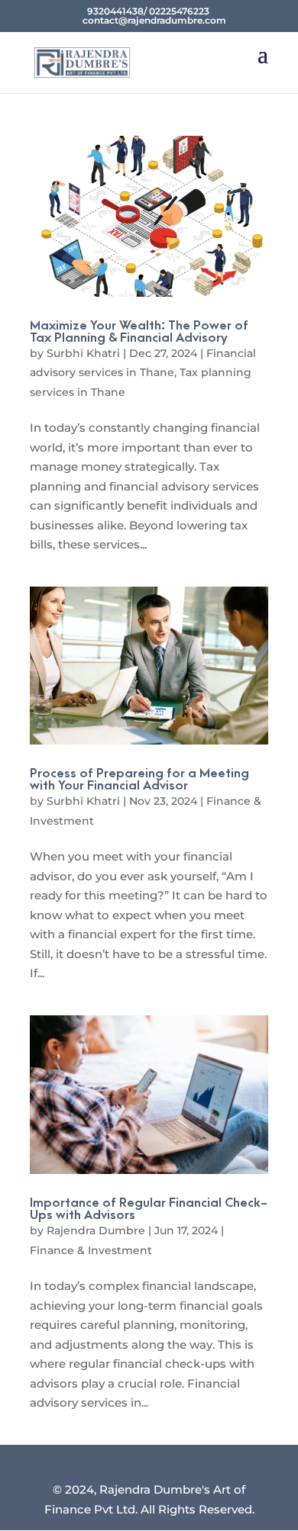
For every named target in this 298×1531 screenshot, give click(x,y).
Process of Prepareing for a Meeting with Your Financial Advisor (139, 780)
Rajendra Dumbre (96, 1230)
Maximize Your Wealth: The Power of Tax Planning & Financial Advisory (139, 332)
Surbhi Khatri (83, 353)
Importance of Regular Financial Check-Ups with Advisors (148, 1209)
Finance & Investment (91, 1250)
